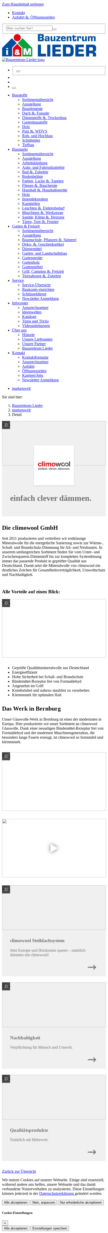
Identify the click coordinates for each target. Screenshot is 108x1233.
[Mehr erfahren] (92, 966)
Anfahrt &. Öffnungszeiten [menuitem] (33, 17)
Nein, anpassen (43, 1202)
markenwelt (21, 388)
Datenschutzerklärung (57, 1193)
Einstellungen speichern (49, 1228)
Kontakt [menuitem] (18, 13)
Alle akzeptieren (15, 1202)
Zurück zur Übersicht (19, 1171)
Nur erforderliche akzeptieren (81, 1202)
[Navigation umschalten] (14, 88)
